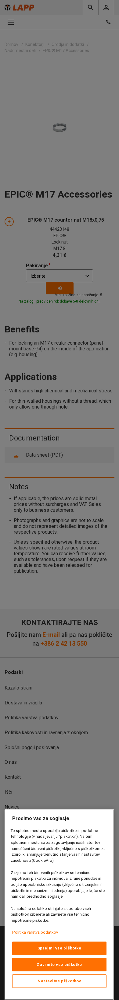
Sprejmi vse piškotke (59, 948)
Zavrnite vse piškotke (59, 964)
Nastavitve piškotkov (59, 981)
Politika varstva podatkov (35, 932)
